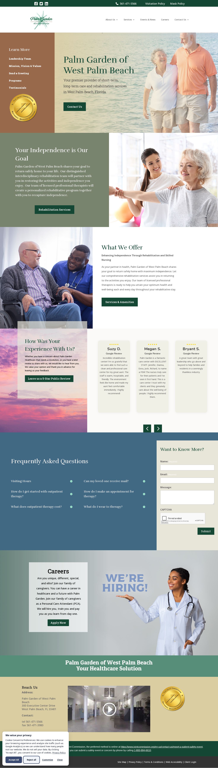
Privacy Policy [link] (135, 762)
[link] (36, 3)
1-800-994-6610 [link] (142, 750)
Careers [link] (165, 20)
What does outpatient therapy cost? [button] (36, 507)
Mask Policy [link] (177, 3)
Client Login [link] (190, 762)
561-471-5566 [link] (127, 3)
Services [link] (128, 20)
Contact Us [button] (74, 106)
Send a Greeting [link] (19, 73)
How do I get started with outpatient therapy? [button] (37, 494)
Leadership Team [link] (20, 58)
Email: (168, 474)
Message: (166, 487)
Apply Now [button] (58, 622)
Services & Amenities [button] (119, 302)
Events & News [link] (147, 20)
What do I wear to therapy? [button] (103, 507)
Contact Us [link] (180, 20)
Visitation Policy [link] (155, 3)
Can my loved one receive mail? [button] (106, 481)
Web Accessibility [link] (174, 762)
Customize (47, 759)
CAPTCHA (166, 509)
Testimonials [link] (17, 87)
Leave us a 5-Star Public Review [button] (49, 378)
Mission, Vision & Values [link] (25, 66)
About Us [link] (110, 20)
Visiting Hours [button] (21, 481)
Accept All (14, 759)
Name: (168, 461)
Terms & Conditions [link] (153, 762)
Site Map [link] (122, 762)
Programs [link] (15, 80)
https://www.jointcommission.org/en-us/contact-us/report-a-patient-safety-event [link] (162, 747)
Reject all (31, 759)
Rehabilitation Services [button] (54, 209)
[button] (147, 428)
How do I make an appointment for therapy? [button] (109, 494)
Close (60, 759)
